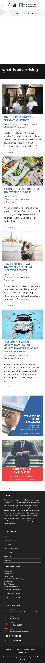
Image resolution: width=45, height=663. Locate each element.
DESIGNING (7, 544)
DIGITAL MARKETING (11, 548)
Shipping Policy (9, 581)
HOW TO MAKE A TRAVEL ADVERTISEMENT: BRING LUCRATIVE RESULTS (18, 267)
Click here (7, 598)
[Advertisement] (22, 39)
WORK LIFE (7, 560)
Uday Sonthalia (11, 355)
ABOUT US (9, 650)
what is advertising (22, 73)
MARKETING (8, 556)
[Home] (3, 73)
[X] (5, 640)
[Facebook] (8, 640)
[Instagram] (11, 640)
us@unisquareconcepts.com (19, 632)
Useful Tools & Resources (12, 589)
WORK (26, 650)
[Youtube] (20, 640)
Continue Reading (10, 152)
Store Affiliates (9, 584)
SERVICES (19, 650)
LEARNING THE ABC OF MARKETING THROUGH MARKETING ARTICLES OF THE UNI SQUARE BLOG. (21, 346)
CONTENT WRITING (10, 540)
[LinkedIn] (14, 640)
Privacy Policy (8, 576)
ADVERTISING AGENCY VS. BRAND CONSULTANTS (18, 118)
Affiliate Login (8, 571)
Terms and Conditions (11, 587)
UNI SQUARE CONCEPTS (14, 124)
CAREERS (34, 650)
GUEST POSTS (9, 552)
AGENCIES (9, 127)
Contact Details (9, 574)
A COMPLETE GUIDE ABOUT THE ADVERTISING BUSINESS (22, 190)
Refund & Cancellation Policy (13, 579)
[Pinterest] (17, 640)
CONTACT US (22, 652)
